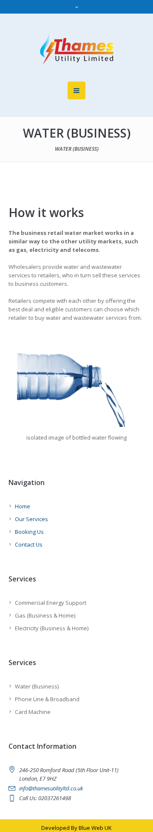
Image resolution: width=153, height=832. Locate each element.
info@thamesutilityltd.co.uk (51, 788)
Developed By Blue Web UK (76, 828)
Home (22, 506)
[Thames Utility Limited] (76, 48)
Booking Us (29, 532)
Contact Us (28, 544)
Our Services (31, 519)
